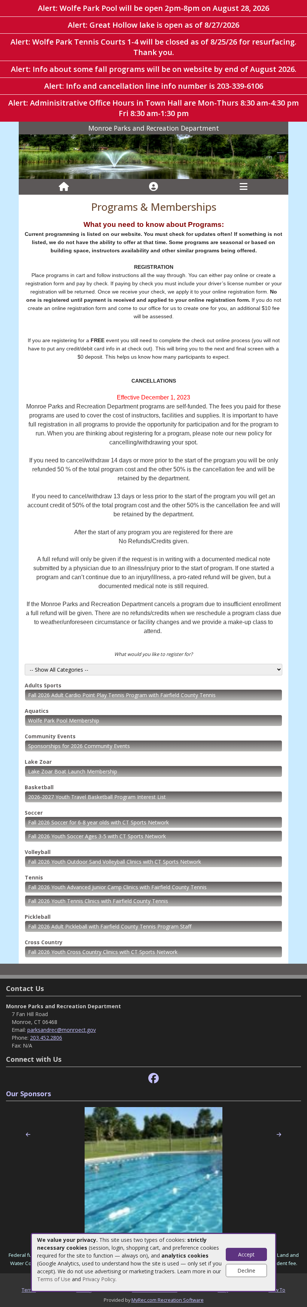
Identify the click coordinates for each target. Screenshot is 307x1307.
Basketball (39, 787)
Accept (246, 1254)
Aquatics (37, 710)
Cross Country (44, 942)
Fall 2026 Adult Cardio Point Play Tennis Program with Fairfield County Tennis (122, 695)
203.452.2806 (46, 1037)
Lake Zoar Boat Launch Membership (72, 771)
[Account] (153, 187)
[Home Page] (64, 187)
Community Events (50, 736)
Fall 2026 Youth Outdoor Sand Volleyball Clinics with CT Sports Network (114, 861)
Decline (246, 1270)
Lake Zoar (38, 761)
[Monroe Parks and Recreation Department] (153, 155)
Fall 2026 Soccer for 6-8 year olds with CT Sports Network (98, 822)
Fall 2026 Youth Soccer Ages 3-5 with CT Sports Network (97, 836)
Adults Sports (43, 685)
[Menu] (243, 187)
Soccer (34, 812)
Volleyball (38, 851)
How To (276, 1289)
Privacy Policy (98, 1279)
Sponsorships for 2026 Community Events (79, 746)
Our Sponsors (28, 1093)
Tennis (34, 877)
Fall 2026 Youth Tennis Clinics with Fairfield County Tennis (98, 901)
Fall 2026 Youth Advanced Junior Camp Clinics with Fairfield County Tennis (117, 887)
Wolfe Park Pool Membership (63, 720)
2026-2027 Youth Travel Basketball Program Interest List (97, 796)
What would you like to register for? (153, 654)
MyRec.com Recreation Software (167, 1300)
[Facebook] (153, 1078)
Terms (29, 1289)
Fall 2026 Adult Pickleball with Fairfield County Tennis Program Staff (109, 926)
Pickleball (38, 916)
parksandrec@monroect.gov (61, 1029)
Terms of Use (53, 1279)
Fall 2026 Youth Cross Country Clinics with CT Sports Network (102, 951)
